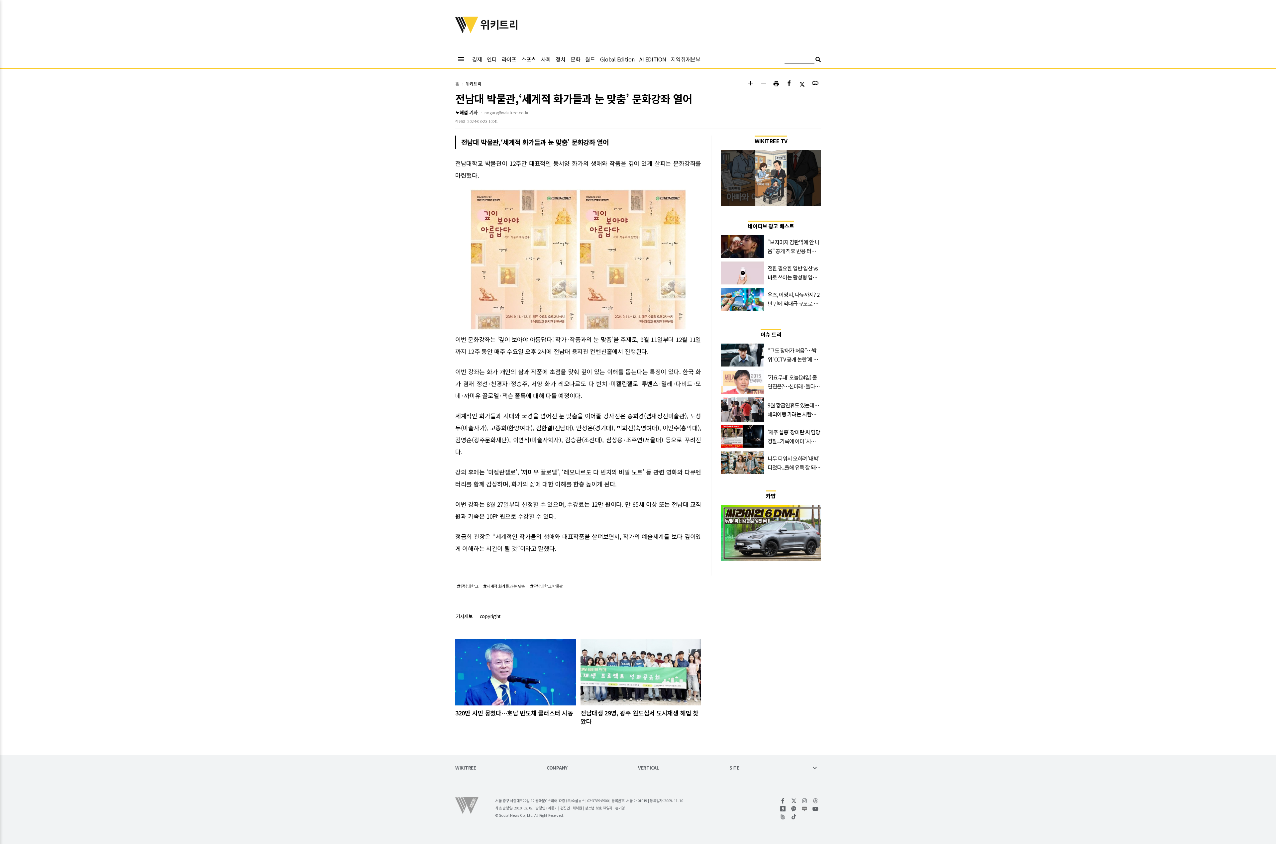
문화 (575, 59)
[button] (750, 84)
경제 (477, 59)
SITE (734, 768)
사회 (546, 59)
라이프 (509, 59)
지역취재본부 (685, 59)
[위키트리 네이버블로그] (804, 809)
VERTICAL (648, 768)
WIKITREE (465, 768)
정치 (560, 59)
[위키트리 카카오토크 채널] (794, 809)
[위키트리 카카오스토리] (783, 809)
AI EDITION (652, 59)
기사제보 (464, 616)
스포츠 (528, 59)
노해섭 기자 (466, 112)
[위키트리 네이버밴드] (783, 817)
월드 (590, 59)
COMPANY (557, 768)
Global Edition (617, 59)
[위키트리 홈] (466, 31)
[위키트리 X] (794, 801)
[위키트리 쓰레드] (815, 801)
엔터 (491, 59)
